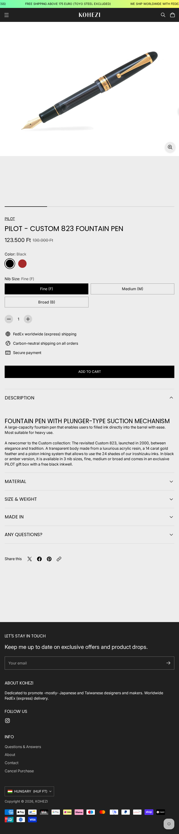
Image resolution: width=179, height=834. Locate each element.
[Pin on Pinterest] (49, 559)
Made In (14, 517)
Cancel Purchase (19, 771)
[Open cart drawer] (172, 15)
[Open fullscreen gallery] (170, 147)
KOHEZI (41, 801)
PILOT (10, 218)
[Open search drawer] (163, 15)
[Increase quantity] (28, 319)
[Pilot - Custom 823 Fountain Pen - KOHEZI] (89, 89)
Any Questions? (23, 534)
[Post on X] (29, 559)
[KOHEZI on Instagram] (7, 720)
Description (19, 398)
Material (15, 481)
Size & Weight (21, 499)
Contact (11, 762)
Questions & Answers (23, 746)
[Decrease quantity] (9, 319)
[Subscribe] (168, 663)
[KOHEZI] (89, 15)
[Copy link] (59, 559)
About (10, 754)
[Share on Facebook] (39, 559)
